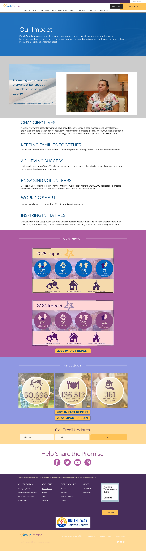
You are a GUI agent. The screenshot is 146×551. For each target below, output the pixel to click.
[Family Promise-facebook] (57, 462)
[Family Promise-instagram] (87, 462)
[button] (125, 109)
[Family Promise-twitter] (67, 462)
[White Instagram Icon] (124, 542)
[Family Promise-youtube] (77, 462)
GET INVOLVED (68, 484)
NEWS (86, 484)
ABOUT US (47, 484)
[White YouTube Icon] (121, 542)
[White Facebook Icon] (115, 542)
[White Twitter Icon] (118, 542)
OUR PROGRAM (25, 484)
